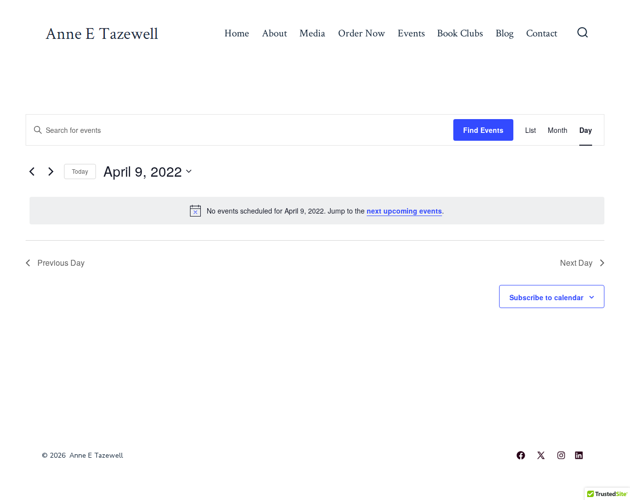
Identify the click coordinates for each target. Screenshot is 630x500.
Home (236, 33)
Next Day (576, 262)
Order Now (361, 33)
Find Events (483, 130)
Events (411, 33)
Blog (505, 33)
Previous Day (61, 262)
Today (80, 171)
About (274, 33)
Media (312, 33)
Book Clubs (460, 33)
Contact (541, 33)
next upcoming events (404, 211)
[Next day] (51, 171)
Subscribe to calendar (546, 297)
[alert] (317, 210)
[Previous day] (31, 171)
